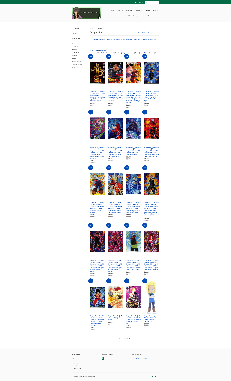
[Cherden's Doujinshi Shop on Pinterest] (103, 359)
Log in (141, 2)
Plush (146, 53)
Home (91, 28)
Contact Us (138, 10)
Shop (112, 10)
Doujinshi (118, 53)
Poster (151, 53)
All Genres (102, 50)
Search (73, 358)
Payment (129, 10)
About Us (120, 10)
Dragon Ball (100, 28)
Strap (157, 53)
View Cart (156, 16)
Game (137, 53)
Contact (109, 39)
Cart (135, 2)
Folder (131, 53)
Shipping (147, 10)
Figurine (125, 53)
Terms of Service (145, 16)
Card (112, 53)
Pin (142, 53)
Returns (155, 10)
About (100, 39)
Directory (75, 33)
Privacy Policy (132, 16)
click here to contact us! (142, 358)
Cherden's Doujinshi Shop (89, 376)
